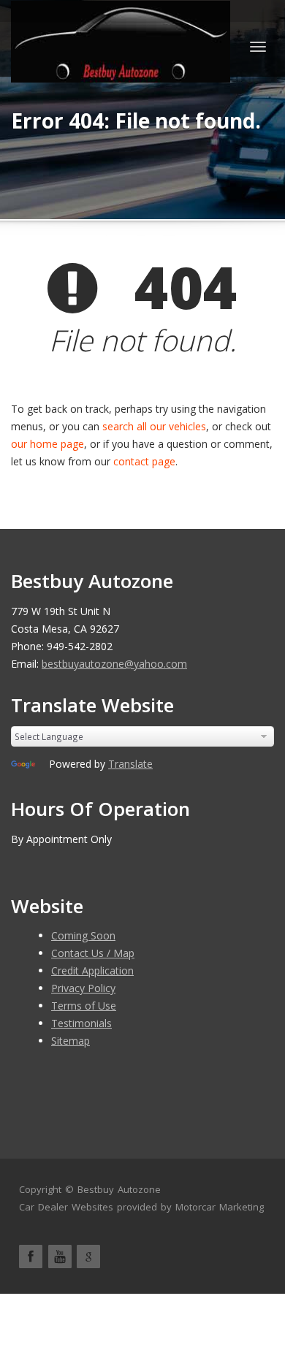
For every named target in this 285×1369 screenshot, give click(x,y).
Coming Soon (83, 935)
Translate (130, 764)
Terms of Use (83, 1006)
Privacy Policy (83, 988)
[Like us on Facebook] (30, 1256)
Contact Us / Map (92, 953)
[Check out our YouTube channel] (60, 1256)
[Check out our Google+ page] (88, 1256)
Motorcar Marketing (219, 1206)
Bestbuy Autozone (119, 1189)
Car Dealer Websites (66, 1206)
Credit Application (92, 970)
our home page (47, 444)
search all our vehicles (154, 426)
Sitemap (70, 1041)
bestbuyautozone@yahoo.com (114, 664)
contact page (144, 461)
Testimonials (81, 1023)
